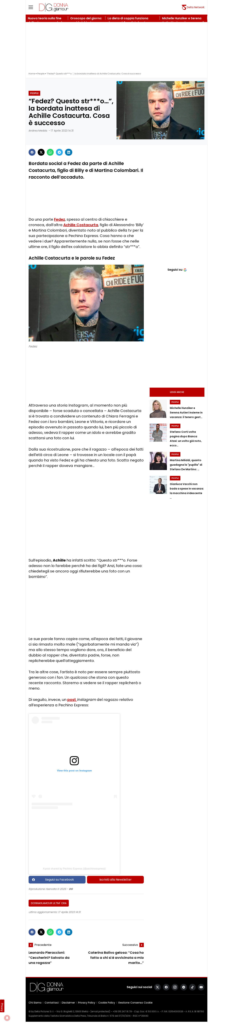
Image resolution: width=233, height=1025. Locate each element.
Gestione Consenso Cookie (135, 1002)
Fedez (59, 219)
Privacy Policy (86, 1002)
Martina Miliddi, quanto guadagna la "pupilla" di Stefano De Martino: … (186, 464)
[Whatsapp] (50, 152)
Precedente (43, 945)
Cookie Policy (106, 1002)
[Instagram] (175, 987)
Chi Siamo (35, 1002)
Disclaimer (68, 1002)
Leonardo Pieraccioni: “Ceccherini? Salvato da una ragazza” (49, 957)
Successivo (130, 945)
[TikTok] (192, 987)
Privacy (2, 1007)
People (40, 73)
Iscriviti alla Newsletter (115, 879)
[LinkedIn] (68, 152)
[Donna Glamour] (53, 7)
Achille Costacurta (80, 224)
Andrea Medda (38, 130)
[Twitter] (41, 152)
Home (32, 73)
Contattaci (52, 1002)
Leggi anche (177, 392)
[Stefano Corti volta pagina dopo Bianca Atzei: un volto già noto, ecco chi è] (158, 432)
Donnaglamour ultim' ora (48, 903)
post (72, 699)
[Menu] (33, 7)
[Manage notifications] (7, 1018)
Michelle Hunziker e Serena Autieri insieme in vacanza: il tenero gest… (186, 412)
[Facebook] (32, 152)
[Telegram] (59, 152)
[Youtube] (201, 987)
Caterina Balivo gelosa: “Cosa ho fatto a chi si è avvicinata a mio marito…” (116, 957)
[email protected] (100, 1011)
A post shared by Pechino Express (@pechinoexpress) (74, 868)
